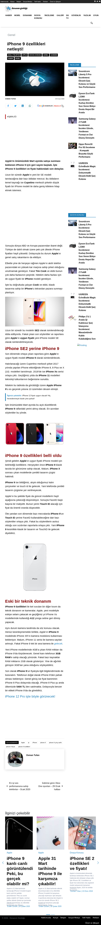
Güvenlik (76, 15)
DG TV (67, 16)
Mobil (17, 15)
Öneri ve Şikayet (55, 1)
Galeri (60, 15)
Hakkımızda (4, 1)
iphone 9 (43, 742)
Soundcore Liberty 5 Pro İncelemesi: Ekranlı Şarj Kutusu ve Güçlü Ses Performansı (87, 79)
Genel (11, 35)
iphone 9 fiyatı (10, 746)
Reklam (45, 1)
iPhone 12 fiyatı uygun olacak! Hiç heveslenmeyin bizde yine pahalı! (28, 397)
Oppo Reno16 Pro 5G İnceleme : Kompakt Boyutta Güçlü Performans (87, 150)
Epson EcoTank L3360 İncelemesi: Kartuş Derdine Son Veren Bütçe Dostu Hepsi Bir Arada (87, 103)
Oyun (96, 15)
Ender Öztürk (12, 906)
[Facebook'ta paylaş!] (8, 106)
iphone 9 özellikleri (24, 746)
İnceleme (49, 15)
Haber (8, 15)
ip (28, 742)
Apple (24, 55)
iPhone (35, 742)
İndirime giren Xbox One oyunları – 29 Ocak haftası (49, 786)
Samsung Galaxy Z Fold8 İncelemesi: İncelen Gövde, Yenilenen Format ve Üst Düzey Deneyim (87, 128)
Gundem (54, 55)
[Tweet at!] (15, 106)
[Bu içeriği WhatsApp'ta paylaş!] (30, 106)
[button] (3, 863)
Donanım (27, 15)
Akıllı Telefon (14, 55)
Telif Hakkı (37, 1)
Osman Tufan (10, 99)
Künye (12, 1)
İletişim (19, 1)
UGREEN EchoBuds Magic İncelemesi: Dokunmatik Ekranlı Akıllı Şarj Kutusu (87, 171)
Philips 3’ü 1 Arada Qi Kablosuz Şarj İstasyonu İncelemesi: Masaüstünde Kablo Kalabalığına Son (87, 327)
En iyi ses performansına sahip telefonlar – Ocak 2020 (19, 786)
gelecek (58, 643)
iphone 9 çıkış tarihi (55, 742)
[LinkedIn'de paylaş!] (22, 106)
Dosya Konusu (38, 16)
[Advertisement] (34, 139)
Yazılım (87, 15)
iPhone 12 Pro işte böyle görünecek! (30, 696)
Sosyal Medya (27, 1)
